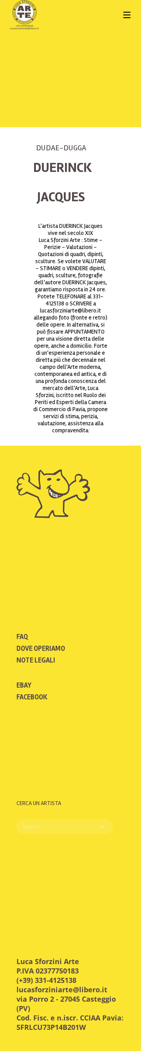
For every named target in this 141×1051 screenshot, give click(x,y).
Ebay (23, 685)
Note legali (35, 660)
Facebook (31, 697)
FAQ (22, 636)
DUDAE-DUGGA (61, 148)
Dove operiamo (40, 648)
